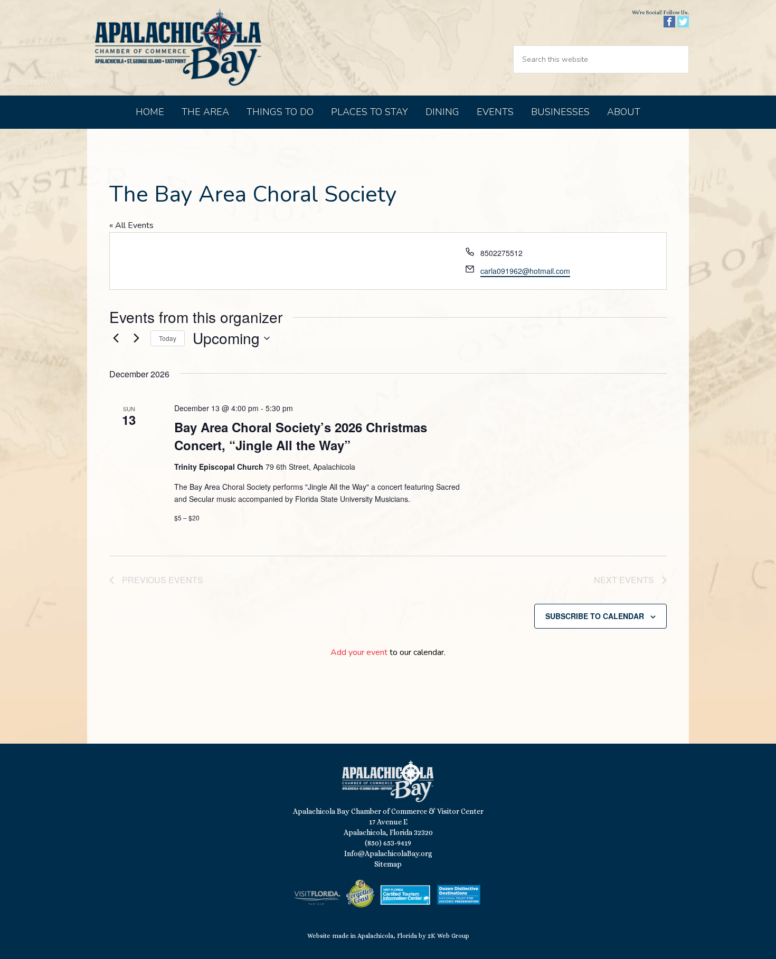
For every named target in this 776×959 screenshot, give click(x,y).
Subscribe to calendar (594, 616)
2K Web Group (448, 935)
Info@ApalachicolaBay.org (388, 853)
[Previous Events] (115, 338)
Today (167, 338)
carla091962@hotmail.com (525, 270)
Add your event (358, 652)
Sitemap (388, 864)
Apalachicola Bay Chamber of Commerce (177, 47)
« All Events (131, 225)
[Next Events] (136, 338)
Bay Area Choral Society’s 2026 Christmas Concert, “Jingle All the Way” (300, 436)
